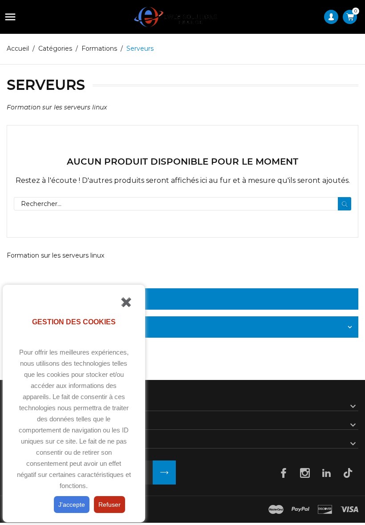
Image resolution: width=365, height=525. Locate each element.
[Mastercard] (276, 509)
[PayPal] (300, 509)
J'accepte (71, 504)
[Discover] (325, 509)
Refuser (109, 504)
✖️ (126, 302)
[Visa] (349, 509)
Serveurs (44, 299)
